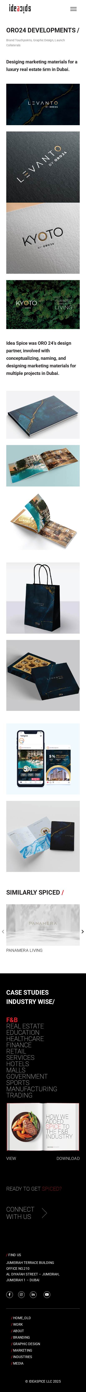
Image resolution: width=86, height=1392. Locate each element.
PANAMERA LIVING (24, 950)
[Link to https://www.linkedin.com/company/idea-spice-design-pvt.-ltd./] (33, 1294)
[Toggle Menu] (73, 9)
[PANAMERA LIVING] (43, 925)
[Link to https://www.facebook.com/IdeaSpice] (9, 1294)
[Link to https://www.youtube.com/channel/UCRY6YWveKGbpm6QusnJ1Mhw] (47, 1294)
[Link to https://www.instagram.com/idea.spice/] (21, 1294)
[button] (3, 932)
